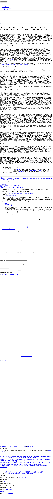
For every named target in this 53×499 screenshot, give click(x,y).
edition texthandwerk (22, 446)
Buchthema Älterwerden (32, 178)
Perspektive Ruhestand (6, 464)
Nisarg (22, 497)
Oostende (1, 464)
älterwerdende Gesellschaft (11, 178)
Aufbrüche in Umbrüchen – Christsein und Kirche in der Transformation (14, 64)
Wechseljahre (10, 465)
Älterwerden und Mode (34, 465)
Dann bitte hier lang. (22, 477)
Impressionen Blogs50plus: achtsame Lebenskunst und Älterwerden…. (20, 473)
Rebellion (12, 464)
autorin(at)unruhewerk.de (7, 489)
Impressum (2, 491)
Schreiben (34, 464)
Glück (49, 459)
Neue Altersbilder (33, 462)
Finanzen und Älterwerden (15, 459)
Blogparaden (49, 456)
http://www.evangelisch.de (10, 218)
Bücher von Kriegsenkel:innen (42, 457)
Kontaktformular (5, 9)
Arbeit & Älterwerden (6, 3)
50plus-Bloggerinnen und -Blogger (34, 170)
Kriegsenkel (45, 460)
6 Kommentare (18, 32)
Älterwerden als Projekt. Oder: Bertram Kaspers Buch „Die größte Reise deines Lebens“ (27, 471)
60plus (6, 456)
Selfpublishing (44, 464)
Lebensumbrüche (46, 178)
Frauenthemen (22, 459)
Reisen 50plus (17, 464)
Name (1, 262)
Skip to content (3, 0)
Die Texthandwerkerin (4, 446)
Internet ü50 (23, 461)
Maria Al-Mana (9, 32)
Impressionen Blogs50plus (9, 461)
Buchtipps (4, 6)
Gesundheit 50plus (44, 459)
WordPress (15, 497)
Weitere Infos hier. (21, 442)
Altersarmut (8, 456)
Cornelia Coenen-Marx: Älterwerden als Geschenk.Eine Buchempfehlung (21, 193)
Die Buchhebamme (13, 446)
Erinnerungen (8, 459)
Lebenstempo (39, 178)
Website (2, 266)
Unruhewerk (19, 169)
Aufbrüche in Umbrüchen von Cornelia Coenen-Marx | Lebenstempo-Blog (21, 227)
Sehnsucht (39, 464)
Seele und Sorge (10, 59)
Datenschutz (10, 493)
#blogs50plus (2, 456)
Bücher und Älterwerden (22, 178)
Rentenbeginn (22, 464)
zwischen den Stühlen (9, 179)
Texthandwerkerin (4, 465)
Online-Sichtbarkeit (45, 462)
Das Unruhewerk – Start (12, 2)
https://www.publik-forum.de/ (39, 215)
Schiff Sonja (4, 472)
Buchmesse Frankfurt (4, 457)
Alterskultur (3, 178)
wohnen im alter (16, 465)
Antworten (4, 203)
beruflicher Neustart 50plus (34, 456)
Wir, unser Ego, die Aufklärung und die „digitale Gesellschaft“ (12, 187)
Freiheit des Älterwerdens (32, 459)
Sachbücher (28, 464)
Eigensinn (2, 459)
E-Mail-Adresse (3, 264)
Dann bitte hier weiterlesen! (26, 356)
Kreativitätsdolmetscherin (37, 460)
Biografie (44, 456)
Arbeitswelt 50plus (20, 456)
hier (9, 479)
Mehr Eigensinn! (30, 446)
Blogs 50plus (5, 5)
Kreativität (29, 461)
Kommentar (3, 260)
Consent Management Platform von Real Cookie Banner (11, 498)
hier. (5, 481)
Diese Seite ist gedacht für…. (8, 8)
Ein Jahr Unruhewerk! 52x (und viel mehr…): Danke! (10, 185)
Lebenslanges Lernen (5, 462)
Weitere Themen (5, 7)
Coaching (48, 457)
